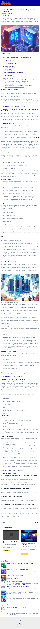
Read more (26, 566)
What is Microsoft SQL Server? (8, 55)
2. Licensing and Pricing (9, 60)
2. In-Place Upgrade (8, 75)
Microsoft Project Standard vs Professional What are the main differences (20, 563)
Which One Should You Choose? (9, 66)
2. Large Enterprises (8, 69)
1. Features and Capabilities (10, 58)
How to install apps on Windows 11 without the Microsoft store (16, 259)
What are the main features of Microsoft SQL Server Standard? (16, 81)
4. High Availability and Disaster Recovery (12, 63)
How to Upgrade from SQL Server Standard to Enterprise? (14, 72)
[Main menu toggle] (38, 3)
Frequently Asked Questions (8, 78)
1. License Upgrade (8, 73)
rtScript (20, 620)
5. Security (7, 64)
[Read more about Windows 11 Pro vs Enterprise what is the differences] (29, 536)
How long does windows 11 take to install (10, 542)
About (20, 621)
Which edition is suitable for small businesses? (13, 84)
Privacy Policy (20, 624)
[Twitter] (3, 15)
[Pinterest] (5, 15)
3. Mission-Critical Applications (10, 70)
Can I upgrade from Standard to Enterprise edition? (14, 87)
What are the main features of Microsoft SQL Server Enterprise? (16, 82)
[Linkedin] (8, 15)
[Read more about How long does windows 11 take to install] (11, 535)
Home (20, 618)
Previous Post (4, 522)
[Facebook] (1, 15)
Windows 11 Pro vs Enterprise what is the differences (15, 106)
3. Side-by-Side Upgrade (9, 76)
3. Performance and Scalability (10, 61)
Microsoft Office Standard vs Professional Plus (13, 470)
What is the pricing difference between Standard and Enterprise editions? (18, 85)
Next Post (36, 522)
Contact (20, 623)
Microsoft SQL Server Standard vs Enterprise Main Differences (18, 569)
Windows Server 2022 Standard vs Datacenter (13, 376)
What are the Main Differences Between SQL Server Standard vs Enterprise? (17, 57)
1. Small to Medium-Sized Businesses (11, 67)
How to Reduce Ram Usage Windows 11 (14, 590)
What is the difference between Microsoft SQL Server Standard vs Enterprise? (19, 79)
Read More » (6, 550)
